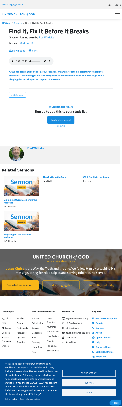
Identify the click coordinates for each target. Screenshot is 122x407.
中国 (4, 323)
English (5, 345)
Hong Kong (37, 346)
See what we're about (20, 285)
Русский (21, 337)
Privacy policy (11, 399)
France (35, 337)
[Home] (18, 14)
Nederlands (22, 327)
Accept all (89, 392)
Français (20, 323)
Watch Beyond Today (101, 285)
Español (20, 318)
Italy (34, 351)
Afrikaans (6, 327)
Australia (36, 318)
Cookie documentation (30, 399)
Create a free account (61, 119)
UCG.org (6, 23)
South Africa (53, 350)
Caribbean (37, 332)
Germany (36, 342)
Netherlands (53, 331)
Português (21, 332)
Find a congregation (60, 285)
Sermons (18, 23)
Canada (35, 327)
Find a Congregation (11, 4)
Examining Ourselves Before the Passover (20, 201)
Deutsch (6, 332)
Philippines (52, 345)
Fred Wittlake (46, 37)
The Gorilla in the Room (55, 177)
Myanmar (51, 326)
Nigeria (50, 341)
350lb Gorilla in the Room (95, 177)
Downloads (18, 50)
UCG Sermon (17, 94)
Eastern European (6, 339)
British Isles (37, 323)
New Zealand (53, 336)
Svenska (21, 342)
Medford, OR (27, 43)
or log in (61, 125)
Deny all (89, 383)
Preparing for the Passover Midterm (17, 236)
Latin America (51, 320)
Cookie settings (89, 373)
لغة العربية (6, 318)
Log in (118, 4)
